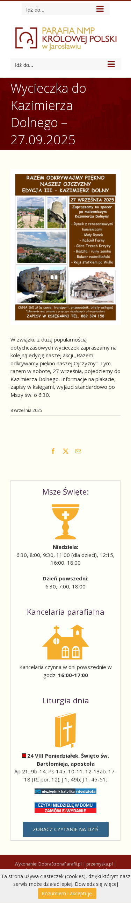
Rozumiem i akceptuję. (67, 893)
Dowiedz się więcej (96, 884)
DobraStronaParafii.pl (60, 864)
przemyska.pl (99, 864)
